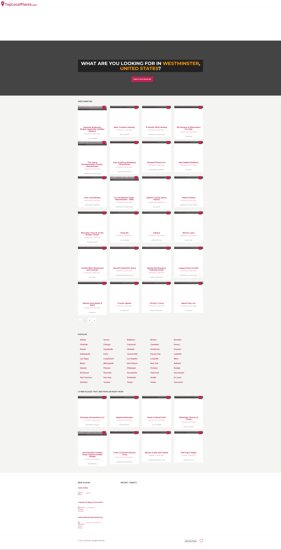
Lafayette (178, 354)
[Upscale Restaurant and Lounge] (92, 248)
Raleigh (177, 368)
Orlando (83, 368)
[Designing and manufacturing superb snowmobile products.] (124, 248)
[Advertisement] (140, 24)
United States (139, 68)
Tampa (130, 382)
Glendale (130, 349)
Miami (82, 363)
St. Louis (177, 377)
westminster (181, 63)
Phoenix (107, 368)
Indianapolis (85, 354)
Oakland (177, 363)
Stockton (84, 382)
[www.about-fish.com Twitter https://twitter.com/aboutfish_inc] (188, 283)
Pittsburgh (131, 368)
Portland (154, 368)
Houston (177, 349)
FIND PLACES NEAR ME (142, 79)
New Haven (88, 420)
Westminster (88, 134)
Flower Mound (120, 457)
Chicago (107, 344)
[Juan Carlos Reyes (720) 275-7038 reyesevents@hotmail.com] (188, 248)
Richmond (84, 373)
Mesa (176, 359)
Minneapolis (109, 363)
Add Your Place (190, 541)
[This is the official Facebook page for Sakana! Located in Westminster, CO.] (156, 212)
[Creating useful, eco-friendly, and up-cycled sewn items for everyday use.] (124, 107)
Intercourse (88, 459)
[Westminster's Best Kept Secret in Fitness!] (124, 178)
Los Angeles (132, 359)
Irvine (106, 354)
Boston (153, 340)
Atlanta (83, 340)
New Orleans (132, 363)
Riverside (107, 373)
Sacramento (132, 373)
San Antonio (179, 373)
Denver (177, 344)
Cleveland (154, 344)
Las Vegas (84, 359)
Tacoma (107, 382)
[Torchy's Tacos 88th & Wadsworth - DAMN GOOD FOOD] (156, 283)
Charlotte (84, 344)
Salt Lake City (152, 420)
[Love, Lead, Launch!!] (92, 212)
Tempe (153, 382)
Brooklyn (178, 340)
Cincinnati (131, 344)
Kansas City (155, 354)
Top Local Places (85, 540)
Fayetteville (108, 349)
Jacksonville (132, 354)
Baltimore (131, 340)
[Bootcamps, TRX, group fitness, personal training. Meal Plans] (156, 142)
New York (154, 363)
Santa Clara (120, 420)
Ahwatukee (152, 455)
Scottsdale (131, 377)
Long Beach (109, 359)
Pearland (184, 422)
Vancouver (178, 382)
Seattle (153, 377)
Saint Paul (154, 373)
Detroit (83, 349)
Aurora (106, 340)
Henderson (155, 349)
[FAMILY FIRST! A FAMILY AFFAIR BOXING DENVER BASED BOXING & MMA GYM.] (156, 107)
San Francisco (86, 377)
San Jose (107, 377)
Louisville (154, 359)
